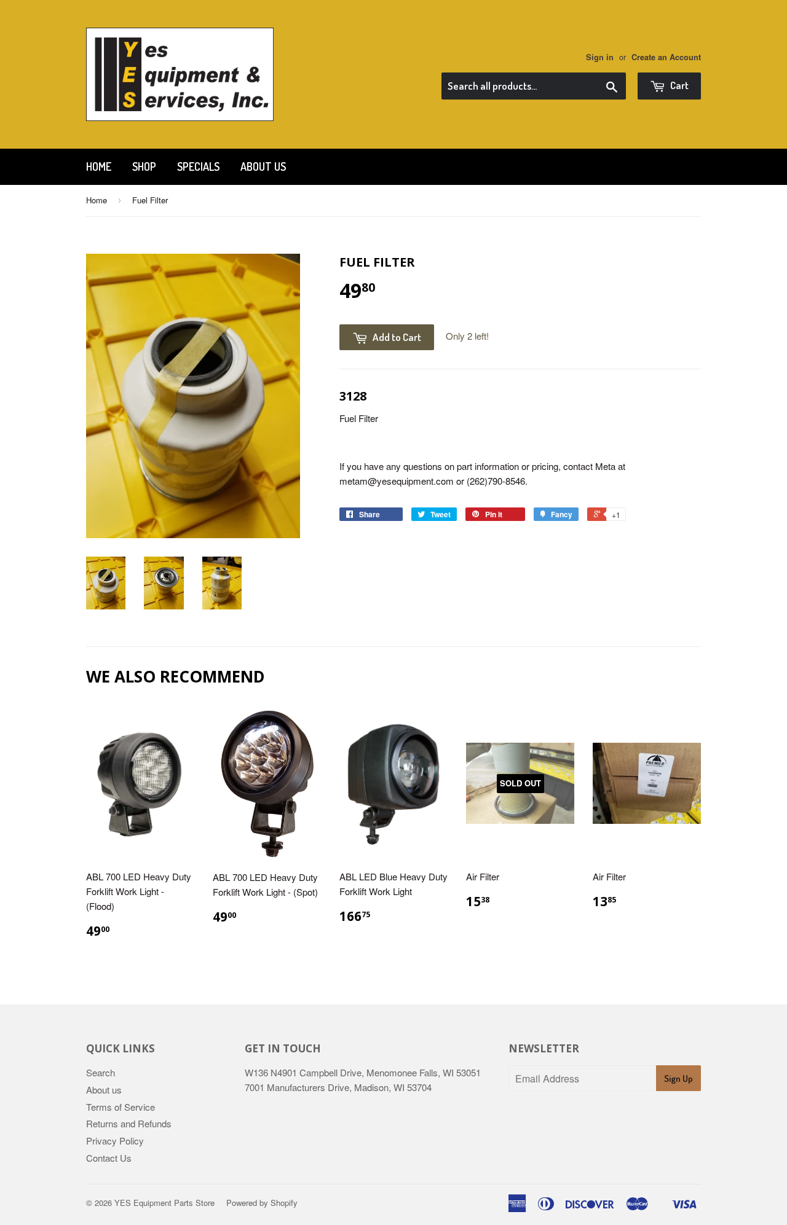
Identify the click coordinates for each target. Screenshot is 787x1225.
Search (100, 1072)
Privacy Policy (115, 1140)
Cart (678, 85)
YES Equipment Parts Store (164, 1202)
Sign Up (678, 1078)
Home (98, 166)
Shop (144, 166)
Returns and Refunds (129, 1123)
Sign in (600, 57)
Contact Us (109, 1157)
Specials (198, 166)
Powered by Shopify (262, 1202)
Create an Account (666, 57)
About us (263, 166)
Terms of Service (120, 1106)
